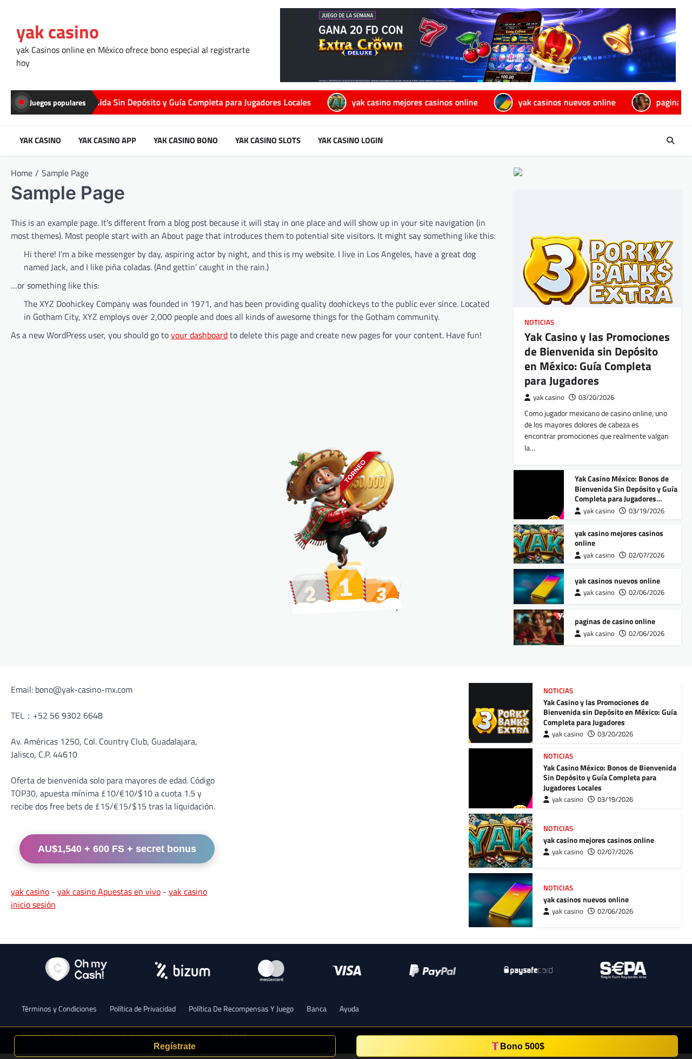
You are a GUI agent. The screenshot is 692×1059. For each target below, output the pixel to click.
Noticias (539, 322)
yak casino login (350, 140)
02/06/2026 (646, 592)
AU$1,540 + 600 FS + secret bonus (117, 848)
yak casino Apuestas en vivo (109, 891)
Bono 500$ (522, 1046)
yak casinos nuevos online (485, 102)
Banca (317, 1008)
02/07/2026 (646, 555)
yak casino (57, 31)
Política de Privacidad (143, 1008)
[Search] (670, 140)
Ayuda (349, 1008)
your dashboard (199, 335)
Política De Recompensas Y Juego (241, 1008)
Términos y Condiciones (59, 1008)
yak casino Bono (186, 140)
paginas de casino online (620, 102)
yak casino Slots (268, 140)
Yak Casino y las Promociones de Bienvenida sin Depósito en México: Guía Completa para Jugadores (597, 359)
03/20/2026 (596, 397)
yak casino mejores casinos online (333, 102)
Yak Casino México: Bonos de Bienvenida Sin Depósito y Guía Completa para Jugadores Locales (626, 494)
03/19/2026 (646, 511)
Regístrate (175, 1046)
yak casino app (107, 140)
